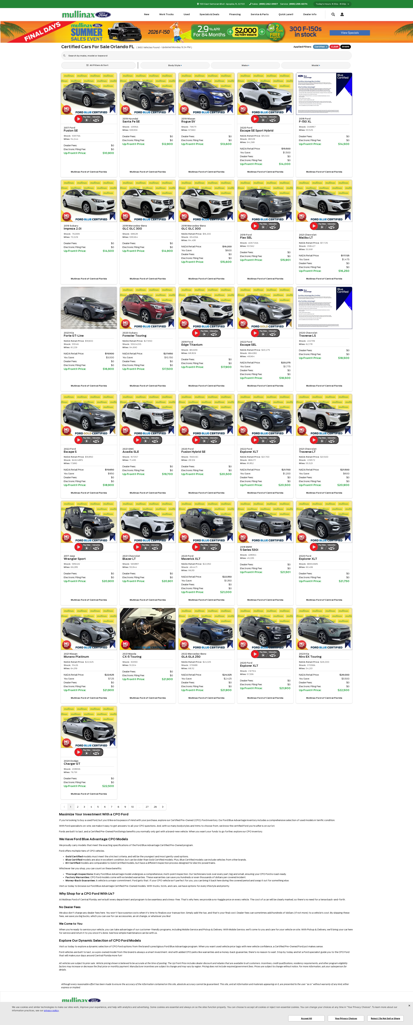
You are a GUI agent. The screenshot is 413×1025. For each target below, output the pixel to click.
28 (155, 807)
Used (187, 14)
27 (147, 807)
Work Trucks (166, 14)
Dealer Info (310, 14)
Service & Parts (260, 14)
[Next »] (162, 807)
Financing (235, 14)
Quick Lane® (286, 14)
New (146, 14)
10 (132, 807)
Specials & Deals (209, 14)
